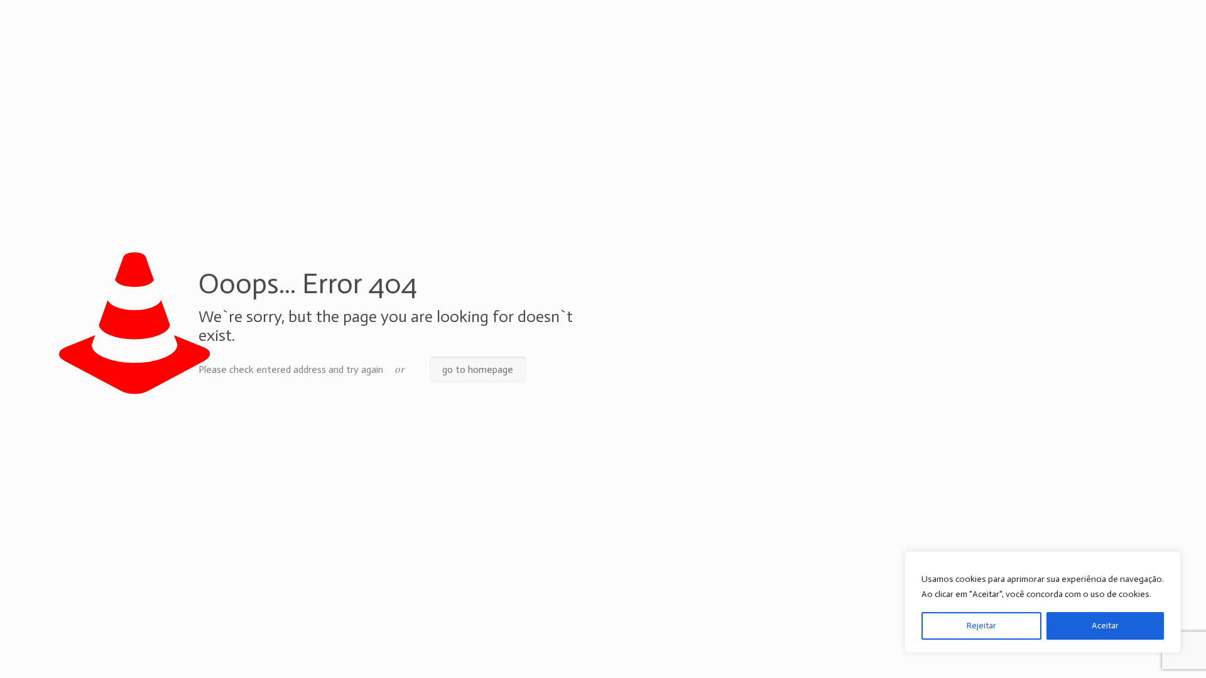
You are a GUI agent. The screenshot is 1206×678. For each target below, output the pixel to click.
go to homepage (477, 369)
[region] (1043, 602)
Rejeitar (981, 625)
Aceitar (1105, 625)
